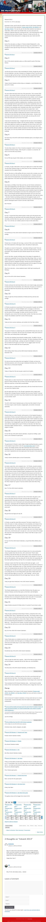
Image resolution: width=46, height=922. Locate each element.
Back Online (40, 832)
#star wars (40, 825)
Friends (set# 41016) (27, 27)
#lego (36, 825)
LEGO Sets (7, 827)
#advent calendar (22, 825)
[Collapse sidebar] (1, 15)
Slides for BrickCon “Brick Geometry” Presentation (18, 830)
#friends (31, 825)
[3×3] (15, 802)
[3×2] (12, 802)
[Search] (1, 17)
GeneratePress (30, 918)
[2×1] (9, 802)
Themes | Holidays (8, 825)
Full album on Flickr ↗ (38, 52)
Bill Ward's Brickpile (11, 10)
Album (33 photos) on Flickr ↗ (36, 802)
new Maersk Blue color (29, 445)
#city (28, 825)
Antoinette (11, 844)
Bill (9, 865)
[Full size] (6, 802)
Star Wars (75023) (9, 29)
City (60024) (36, 27)
